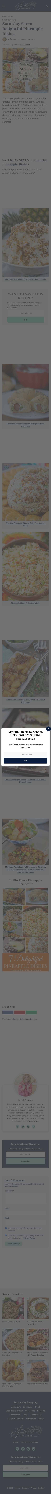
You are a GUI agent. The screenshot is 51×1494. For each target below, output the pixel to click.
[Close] (48, 728)
